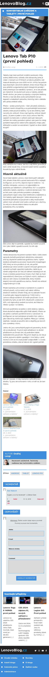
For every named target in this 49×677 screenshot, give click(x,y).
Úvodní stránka (10, 658)
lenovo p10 (37, 473)
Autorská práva (11, 667)
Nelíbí (15, 499)
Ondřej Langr (10, 67)
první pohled (26, 14)
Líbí (8, 503)
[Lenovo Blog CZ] (16, 4)
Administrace (10, 672)
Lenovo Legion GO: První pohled (40, 610)
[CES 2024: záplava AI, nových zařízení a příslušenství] (24, 600)
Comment (12, 558)
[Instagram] (39, 651)
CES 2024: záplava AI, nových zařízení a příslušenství (24, 613)
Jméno (11, 529)
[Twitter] (35, 651)
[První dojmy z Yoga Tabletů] (33, 398)
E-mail (11, 539)
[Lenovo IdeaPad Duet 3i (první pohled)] (12, 422)
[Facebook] (46, 651)
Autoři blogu (9, 662)
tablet (26, 473)
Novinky (29, 658)
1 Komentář (11, 484)
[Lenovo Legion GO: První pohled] (40, 600)
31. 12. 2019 (27, 499)
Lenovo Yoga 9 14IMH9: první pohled (9, 610)
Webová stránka (14, 549)
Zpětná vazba (31, 667)
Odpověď (40, 499)
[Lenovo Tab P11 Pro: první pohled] (12, 398)
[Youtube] (43, 651)
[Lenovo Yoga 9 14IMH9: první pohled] (9, 600)
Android (15, 473)
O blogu (29, 662)
